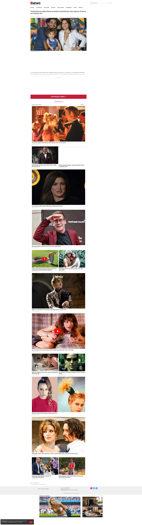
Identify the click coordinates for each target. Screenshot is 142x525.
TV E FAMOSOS (39, 7)
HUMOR (75, 7)
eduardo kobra (35, 484)
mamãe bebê (42, 484)
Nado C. (46, 16)
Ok (31, 522)
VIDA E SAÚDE (46, 7)
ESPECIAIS (81, 7)
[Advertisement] (59, 63)
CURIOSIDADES (69, 7)
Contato (39, 488)
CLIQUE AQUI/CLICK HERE (73, 489)
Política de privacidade (45, 488)
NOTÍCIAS (32, 7)
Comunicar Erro (57, 101)
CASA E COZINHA (60, 7)
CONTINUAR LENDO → (58, 96)
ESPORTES (53, 7)
